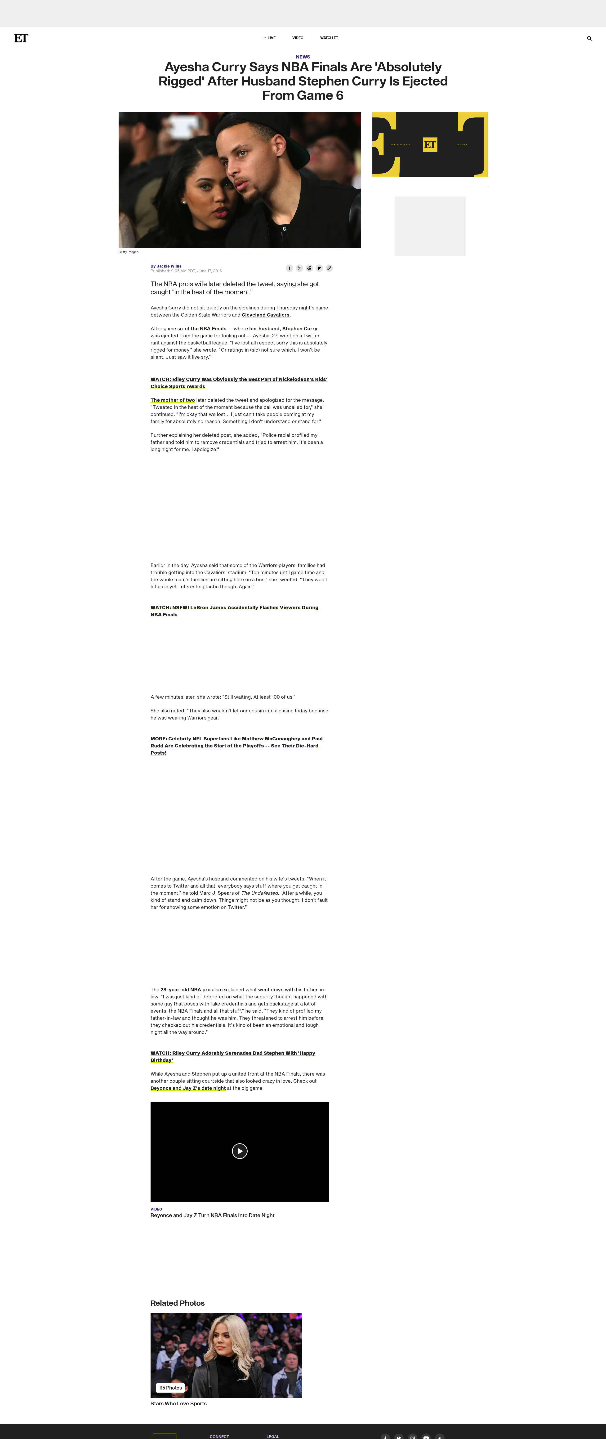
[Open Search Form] (589, 39)
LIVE (272, 38)
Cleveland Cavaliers (266, 315)
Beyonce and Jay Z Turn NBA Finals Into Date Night (213, 1215)
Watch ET (329, 38)
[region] (430, 144)
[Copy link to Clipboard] (329, 269)
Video (298, 38)
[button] (240, 1151)
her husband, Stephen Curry (283, 328)
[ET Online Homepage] (21, 38)
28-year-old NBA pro (185, 989)
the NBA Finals (209, 328)
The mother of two (173, 400)
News (303, 57)
